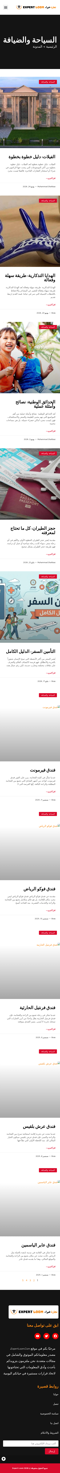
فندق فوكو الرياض (39, 888)
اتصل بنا (54, 1423)
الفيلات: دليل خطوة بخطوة (32, 156)
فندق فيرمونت (42, 770)
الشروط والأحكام (49, 1432)
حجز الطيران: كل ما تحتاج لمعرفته (32, 530)
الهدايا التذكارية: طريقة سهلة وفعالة (30, 277)
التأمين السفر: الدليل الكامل (30, 651)
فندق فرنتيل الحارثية (37, 1007)
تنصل (55, 1403)
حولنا (55, 1394)
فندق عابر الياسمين (38, 1245)
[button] (5, 7)
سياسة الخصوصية (49, 1413)
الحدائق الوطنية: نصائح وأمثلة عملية (35, 404)
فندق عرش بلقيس (39, 1126)
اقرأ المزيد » (50, 178)
